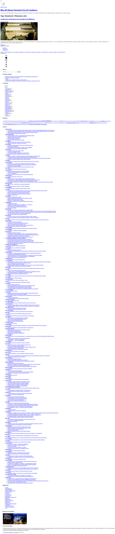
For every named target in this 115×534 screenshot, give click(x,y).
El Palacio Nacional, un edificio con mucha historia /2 (18, 384)
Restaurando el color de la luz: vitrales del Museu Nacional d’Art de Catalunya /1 (23, 468)
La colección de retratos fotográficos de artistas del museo (18, 153)
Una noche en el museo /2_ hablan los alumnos (16, 445)
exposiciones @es (17, 122)
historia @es (32, 122)
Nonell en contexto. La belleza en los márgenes (17, 257)
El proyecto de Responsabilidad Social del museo (17, 308)
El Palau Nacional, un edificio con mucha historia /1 (17, 385)
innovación (36, 122)
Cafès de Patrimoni (8, 489)
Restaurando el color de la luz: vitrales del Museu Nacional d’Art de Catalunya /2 (23, 467)
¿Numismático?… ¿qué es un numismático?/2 (16, 339)
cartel (75, 121)
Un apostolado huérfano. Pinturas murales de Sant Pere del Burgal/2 (20, 416)
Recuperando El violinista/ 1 (13, 146)
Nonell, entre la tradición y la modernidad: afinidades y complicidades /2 (21, 256)
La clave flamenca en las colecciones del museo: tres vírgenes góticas (21, 240)
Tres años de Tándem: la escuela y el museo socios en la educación (20, 236)
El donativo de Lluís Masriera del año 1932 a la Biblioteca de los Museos (21, 479)
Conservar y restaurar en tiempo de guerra (15, 363)
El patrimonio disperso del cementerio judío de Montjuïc (18, 298)
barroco (62, 121)
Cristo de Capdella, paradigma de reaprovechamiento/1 (18, 172)
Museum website (3, 7)
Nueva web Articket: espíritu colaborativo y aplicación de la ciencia (20, 225)
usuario (45, 124)
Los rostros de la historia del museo (14, 358)
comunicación (8, 96)
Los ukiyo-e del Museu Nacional (14, 151)
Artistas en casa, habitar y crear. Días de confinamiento (18, 444)
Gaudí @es (51, 52)
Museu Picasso (8, 499)
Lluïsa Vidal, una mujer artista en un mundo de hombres (18, 383)
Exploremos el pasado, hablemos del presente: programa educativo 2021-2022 (22, 233)
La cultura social (8, 495)
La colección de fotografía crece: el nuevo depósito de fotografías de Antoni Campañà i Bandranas (26, 439)
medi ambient (7, 107)
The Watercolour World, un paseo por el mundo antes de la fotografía (21, 315)
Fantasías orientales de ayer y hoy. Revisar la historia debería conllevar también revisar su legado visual (27, 437)
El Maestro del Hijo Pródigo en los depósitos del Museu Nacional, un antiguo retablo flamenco (25, 265)
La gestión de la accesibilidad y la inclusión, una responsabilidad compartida (22, 463)
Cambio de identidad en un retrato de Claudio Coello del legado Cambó (21, 285)
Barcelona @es (28, 52)
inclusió (6, 104)
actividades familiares (11, 121)
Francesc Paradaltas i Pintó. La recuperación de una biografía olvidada (21, 135)
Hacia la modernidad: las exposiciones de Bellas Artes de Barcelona (20, 327)
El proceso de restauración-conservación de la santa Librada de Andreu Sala (22, 164)
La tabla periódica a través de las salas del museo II (17, 397)
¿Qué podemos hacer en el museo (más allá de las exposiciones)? (20, 393)
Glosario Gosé (10, 334)
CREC (6, 97)
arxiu (6, 93)
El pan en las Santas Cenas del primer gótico (16, 263)
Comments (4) (3, 53)
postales (54, 52)
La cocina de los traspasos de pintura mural (16, 399)
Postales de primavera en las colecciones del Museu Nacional (19, 427)
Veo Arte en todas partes (9, 506)
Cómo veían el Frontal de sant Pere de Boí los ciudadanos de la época (21, 166)
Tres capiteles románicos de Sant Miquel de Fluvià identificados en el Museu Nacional (24, 295)
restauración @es (19, 124)
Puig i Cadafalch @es (61, 52)
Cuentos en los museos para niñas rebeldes (16, 394)
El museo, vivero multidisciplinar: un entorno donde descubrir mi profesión (22, 464)
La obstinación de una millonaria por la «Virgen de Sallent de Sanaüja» (21, 361)
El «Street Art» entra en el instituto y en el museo (17, 447)
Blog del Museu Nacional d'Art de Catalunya (18, 10)
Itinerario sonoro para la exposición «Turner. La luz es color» (19, 426)
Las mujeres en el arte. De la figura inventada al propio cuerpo (19, 313)
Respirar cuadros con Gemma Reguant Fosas (16, 259)
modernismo (47, 122)
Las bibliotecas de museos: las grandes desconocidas (17, 273)
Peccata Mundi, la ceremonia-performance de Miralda (18, 317)
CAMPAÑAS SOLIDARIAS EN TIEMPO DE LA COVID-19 (20, 204)
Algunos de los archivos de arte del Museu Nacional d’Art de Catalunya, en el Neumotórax (25, 433)
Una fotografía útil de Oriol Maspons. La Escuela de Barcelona (20, 424)
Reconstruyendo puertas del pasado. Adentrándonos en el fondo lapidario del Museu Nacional (25, 242)
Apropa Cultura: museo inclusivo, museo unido (17, 224)
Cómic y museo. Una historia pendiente (15, 320)
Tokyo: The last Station (12, 173)
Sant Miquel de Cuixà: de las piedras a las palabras (17, 294)
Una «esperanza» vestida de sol (14, 284)
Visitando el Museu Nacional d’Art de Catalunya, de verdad (19, 266)
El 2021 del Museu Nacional (13, 430)
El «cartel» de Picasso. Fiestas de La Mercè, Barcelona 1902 (19, 213)
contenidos (89, 121)
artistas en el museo (9, 90)
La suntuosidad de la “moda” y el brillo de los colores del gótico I (20, 407)
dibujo (93, 121)
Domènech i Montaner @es (37, 52)
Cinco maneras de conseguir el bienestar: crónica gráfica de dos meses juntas (22, 461)
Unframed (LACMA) (9, 505)
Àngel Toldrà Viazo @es (9, 52)
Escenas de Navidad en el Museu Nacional (16, 345)
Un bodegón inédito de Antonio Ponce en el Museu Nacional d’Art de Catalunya (23, 288)
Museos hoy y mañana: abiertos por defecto (16, 200)
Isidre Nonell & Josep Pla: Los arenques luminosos (17, 214)
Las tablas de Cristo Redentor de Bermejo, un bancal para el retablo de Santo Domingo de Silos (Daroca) (27, 190)
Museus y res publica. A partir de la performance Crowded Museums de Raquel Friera (21, 76)
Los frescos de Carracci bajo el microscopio (16, 396)
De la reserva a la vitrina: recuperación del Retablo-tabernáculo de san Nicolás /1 (23, 405)
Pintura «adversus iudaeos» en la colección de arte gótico (18, 192)
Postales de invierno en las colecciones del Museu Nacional (19, 431)
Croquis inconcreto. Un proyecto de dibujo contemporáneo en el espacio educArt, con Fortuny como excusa (28, 219)
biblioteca (5, 47)
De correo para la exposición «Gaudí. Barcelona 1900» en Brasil (20, 471)
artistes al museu (8, 91)
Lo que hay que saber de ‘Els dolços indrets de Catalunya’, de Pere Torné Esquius (23, 217)
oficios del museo (8, 110)
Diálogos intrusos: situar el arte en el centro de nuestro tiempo (19, 142)
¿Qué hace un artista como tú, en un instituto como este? (18, 448)
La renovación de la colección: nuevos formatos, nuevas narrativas (20, 311)
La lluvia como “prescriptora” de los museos (16, 351)
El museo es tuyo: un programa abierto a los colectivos (18, 222)
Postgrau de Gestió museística (11, 503)
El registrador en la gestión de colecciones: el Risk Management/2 (20, 455)
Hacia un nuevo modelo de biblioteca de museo (17, 270)
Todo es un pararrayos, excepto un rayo (15, 176)
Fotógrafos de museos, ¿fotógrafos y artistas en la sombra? (19, 342)
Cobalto (6, 78)
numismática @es (62, 122)
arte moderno (46, 121)
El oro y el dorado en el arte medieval (15, 370)
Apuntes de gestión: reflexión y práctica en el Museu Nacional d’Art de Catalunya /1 (24, 306)
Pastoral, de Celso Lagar (12, 323)
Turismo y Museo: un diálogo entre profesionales (17, 226)
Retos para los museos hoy (13, 421)
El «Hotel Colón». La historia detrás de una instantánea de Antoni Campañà (22, 478)
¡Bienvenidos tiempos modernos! (14, 330)
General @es (5, 48)
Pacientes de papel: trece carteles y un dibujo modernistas (18, 186)
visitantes (7, 115)
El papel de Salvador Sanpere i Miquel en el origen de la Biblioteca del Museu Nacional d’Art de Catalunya (28, 480)
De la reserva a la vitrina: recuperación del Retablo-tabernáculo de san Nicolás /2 (23, 404)
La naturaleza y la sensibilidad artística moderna (17, 254)
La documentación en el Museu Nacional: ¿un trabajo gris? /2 (19, 390)
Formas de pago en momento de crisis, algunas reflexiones (19, 338)
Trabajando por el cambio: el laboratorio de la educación (18, 235)
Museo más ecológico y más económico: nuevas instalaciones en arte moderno (22, 473)
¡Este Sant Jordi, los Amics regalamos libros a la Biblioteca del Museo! (21, 178)
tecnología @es (38, 124)
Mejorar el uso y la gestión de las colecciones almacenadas (19, 184)
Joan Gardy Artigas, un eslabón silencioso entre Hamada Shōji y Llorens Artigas (23, 435)
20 (5, 86)
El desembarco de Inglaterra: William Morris (16, 332)
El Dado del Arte (8, 491)
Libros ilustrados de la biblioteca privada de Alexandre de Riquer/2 (20, 482)
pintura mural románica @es (84, 122)
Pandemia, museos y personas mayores (15, 462)
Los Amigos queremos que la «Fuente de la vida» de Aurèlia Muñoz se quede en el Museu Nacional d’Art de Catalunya (30, 181)
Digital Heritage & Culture (10, 490)
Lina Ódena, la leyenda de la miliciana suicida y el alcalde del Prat (20, 210)
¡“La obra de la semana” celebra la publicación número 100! (19, 344)
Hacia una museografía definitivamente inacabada (17, 318)
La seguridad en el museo (12, 290)
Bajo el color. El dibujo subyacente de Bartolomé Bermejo (19, 365)
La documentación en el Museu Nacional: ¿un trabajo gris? (19, 391)
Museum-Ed (7, 501)
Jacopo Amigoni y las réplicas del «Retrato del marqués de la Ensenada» (21, 163)
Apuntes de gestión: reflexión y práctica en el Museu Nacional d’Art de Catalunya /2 (24, 304)
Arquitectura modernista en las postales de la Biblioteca (17, 19)
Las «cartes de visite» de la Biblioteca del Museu (17, 481)
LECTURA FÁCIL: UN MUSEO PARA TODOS (17, 206)
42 (5, 87)
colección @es (83, 121)
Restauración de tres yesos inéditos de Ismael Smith (17, 148)
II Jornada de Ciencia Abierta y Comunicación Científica (18, 453)
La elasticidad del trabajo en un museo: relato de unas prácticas (19, 239)
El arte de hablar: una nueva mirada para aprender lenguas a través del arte (22, 302)
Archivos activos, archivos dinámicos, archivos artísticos (16, 79)
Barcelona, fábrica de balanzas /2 (14, 137)
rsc (5, 114)
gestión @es (7, 103)
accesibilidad (5, 121)
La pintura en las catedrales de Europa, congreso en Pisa (18, 372)
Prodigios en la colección (12, 194)
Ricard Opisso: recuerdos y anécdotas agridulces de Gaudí (19, 329)
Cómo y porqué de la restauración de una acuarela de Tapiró (19, 188)
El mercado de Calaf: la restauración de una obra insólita (18, 403)
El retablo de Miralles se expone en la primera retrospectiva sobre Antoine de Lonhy (23, 387)
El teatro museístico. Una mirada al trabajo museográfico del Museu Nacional (22, 157)
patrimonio (69, 122)
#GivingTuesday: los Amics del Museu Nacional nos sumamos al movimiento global (24, 179)
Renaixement (98, 122)
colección (7, 95)
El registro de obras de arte (13, 297)
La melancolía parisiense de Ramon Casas (16, 348)
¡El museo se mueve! (12, 409)
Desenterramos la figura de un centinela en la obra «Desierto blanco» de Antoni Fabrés (24, 364)
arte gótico (39, 121)
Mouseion (7, 498)
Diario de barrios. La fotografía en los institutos (16, 247)
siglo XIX (27, 124)
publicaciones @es (8, 111)
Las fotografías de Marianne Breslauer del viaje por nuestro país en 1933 (21, 419)
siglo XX (31, 124)
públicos (92, 122)
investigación (7, 105)
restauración (7, 113)
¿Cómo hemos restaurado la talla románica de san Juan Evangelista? (20, 371)
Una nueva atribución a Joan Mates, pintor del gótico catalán (19, 193)
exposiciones (7, 100)
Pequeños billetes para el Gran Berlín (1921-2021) (17, 136)
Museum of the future (9, 500)
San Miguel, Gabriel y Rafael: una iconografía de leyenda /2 (19, 381)
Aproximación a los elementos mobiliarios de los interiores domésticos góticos (22, 180)
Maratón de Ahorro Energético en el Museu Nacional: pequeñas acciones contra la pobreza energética (27, 251)
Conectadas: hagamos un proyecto (14, 232)
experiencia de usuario (9, 122)
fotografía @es (45, 52)
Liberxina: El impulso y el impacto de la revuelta (17, 143)
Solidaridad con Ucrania (12, 203)
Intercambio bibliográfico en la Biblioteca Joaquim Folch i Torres (20, 272)
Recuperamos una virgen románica (14, 165)
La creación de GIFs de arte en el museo (15, 243)
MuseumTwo (7, 502)
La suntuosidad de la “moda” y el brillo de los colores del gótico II (20, 406)
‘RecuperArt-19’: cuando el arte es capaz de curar (17, 169)
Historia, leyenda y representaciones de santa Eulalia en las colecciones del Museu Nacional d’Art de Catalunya (29, 355)
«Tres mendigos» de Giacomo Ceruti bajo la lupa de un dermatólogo (20, 476)
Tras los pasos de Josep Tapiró (13, 300)
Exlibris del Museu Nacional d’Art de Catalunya (17, 133)
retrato (24, 124)
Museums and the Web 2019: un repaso (15, 199)
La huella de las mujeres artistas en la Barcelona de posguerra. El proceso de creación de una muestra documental (29, 158)
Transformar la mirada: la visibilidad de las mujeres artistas (19, 452)
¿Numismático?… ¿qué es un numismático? (16, 340)
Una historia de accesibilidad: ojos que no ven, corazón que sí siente (20, 241)
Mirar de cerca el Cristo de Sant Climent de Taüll (17, 400)
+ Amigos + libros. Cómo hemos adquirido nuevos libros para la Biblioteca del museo (24, 271)
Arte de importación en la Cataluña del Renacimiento (18, 349)
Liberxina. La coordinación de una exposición (16, 356)
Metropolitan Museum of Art (10, 497)
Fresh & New (7, 494)
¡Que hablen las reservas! (12, 375)
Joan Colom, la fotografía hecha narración (15, 420)
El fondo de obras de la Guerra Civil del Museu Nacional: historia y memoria (22, 216)
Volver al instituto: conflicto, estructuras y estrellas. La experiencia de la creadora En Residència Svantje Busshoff (29, 261)
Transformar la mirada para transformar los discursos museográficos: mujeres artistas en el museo (26, 268)
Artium (6, 487)
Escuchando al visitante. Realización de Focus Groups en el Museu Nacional (22, 228)
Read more (2, 44)
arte (35, 121)
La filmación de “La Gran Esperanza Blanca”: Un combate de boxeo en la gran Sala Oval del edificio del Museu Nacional (31, 336)
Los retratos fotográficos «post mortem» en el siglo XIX (18, 152)
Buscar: (4, 71)
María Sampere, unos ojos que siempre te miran (17, 459)
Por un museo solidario (12, 207)
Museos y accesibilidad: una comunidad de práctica (17, 465)
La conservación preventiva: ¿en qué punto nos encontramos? (19, 441)
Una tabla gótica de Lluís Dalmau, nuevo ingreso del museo (19, 191)
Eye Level (7, 492)
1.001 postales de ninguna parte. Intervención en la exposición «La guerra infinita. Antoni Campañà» (27, 275)
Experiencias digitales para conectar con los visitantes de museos (20, 198)
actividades (7, 89)
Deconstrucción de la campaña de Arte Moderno (17, 410)
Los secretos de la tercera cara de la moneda (16, 139)
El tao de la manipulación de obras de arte (15, 321)
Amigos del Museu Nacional (20, 121)
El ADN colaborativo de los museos (14, 197)
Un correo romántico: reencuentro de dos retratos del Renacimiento (20, 174)
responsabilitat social (10, 124)
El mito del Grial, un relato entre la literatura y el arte (17, 280)
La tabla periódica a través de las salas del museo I (17, 398)
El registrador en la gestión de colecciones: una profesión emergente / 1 (21, 457)
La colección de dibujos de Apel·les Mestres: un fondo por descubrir (20, 353)
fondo (6, 101)
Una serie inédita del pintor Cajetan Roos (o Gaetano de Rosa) (19, 286)
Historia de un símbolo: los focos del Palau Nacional (17, 359)
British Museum (8, 488)
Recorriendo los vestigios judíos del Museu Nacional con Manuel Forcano (22, 347)
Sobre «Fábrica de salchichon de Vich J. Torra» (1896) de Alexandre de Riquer (23, 132)
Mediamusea (7, 496)
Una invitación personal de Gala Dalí (15, 221)
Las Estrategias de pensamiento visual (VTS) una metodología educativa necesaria (23, 234)
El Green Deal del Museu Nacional (14, 249)
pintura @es (75, 122)
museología (7, 109)
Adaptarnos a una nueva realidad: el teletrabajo (16, 205)
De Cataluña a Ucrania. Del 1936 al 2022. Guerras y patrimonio (20, 368)
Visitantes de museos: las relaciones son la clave (17, 309)
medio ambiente (8, 108)
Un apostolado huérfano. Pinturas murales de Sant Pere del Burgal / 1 (21, 417)
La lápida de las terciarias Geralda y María (16, 150)
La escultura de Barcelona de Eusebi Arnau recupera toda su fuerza (20, 145)
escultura (103, 121)
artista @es (58, 121)
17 (5, 85)
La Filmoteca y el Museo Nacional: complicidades (17, 230)
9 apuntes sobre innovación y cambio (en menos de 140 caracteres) (20, 201)
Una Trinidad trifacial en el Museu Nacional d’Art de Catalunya (20, 287)
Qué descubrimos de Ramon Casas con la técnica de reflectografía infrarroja (22, 366)
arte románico (54, 121)
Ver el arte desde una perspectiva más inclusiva (16, 245)
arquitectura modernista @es (19, 52)
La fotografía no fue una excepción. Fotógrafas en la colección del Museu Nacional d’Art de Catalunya (27, 325)
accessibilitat (7, 88)
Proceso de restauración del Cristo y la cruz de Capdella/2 (18, 171)
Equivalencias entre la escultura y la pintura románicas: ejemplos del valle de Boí (23, 293)
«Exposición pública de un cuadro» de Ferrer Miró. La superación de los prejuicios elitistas (25, 255)
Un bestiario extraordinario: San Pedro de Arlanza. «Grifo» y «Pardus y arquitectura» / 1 (24, 414)
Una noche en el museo (12, 446)
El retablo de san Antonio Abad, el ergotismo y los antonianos (19, 475)
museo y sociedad (53, 122)
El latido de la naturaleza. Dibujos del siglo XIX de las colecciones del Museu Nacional (24, 253)
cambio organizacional (71, 121)
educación (7, 99)
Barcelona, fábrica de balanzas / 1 (14, 138)
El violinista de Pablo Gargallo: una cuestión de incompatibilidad (20, 147)
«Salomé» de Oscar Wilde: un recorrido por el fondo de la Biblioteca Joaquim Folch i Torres (22, 80)
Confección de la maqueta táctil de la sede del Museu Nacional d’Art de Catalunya (23, 161)
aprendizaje (31, 121)
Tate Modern (7, 504)
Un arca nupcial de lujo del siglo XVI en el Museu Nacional (19, 262)
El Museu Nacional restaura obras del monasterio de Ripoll (19, 282)
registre (6, 112)
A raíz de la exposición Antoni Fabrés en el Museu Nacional (19, 159)
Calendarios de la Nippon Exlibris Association (16, 450)
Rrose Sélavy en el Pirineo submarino (12, 77)
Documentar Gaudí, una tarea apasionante (15, 428)
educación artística (97, 121)
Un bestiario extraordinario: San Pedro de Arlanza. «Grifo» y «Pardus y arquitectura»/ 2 (24, 413)
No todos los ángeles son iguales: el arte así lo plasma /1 (18, 382)
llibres (39, 122)
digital (6, 98)
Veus (6, 508)
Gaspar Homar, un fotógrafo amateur (15, 331)
